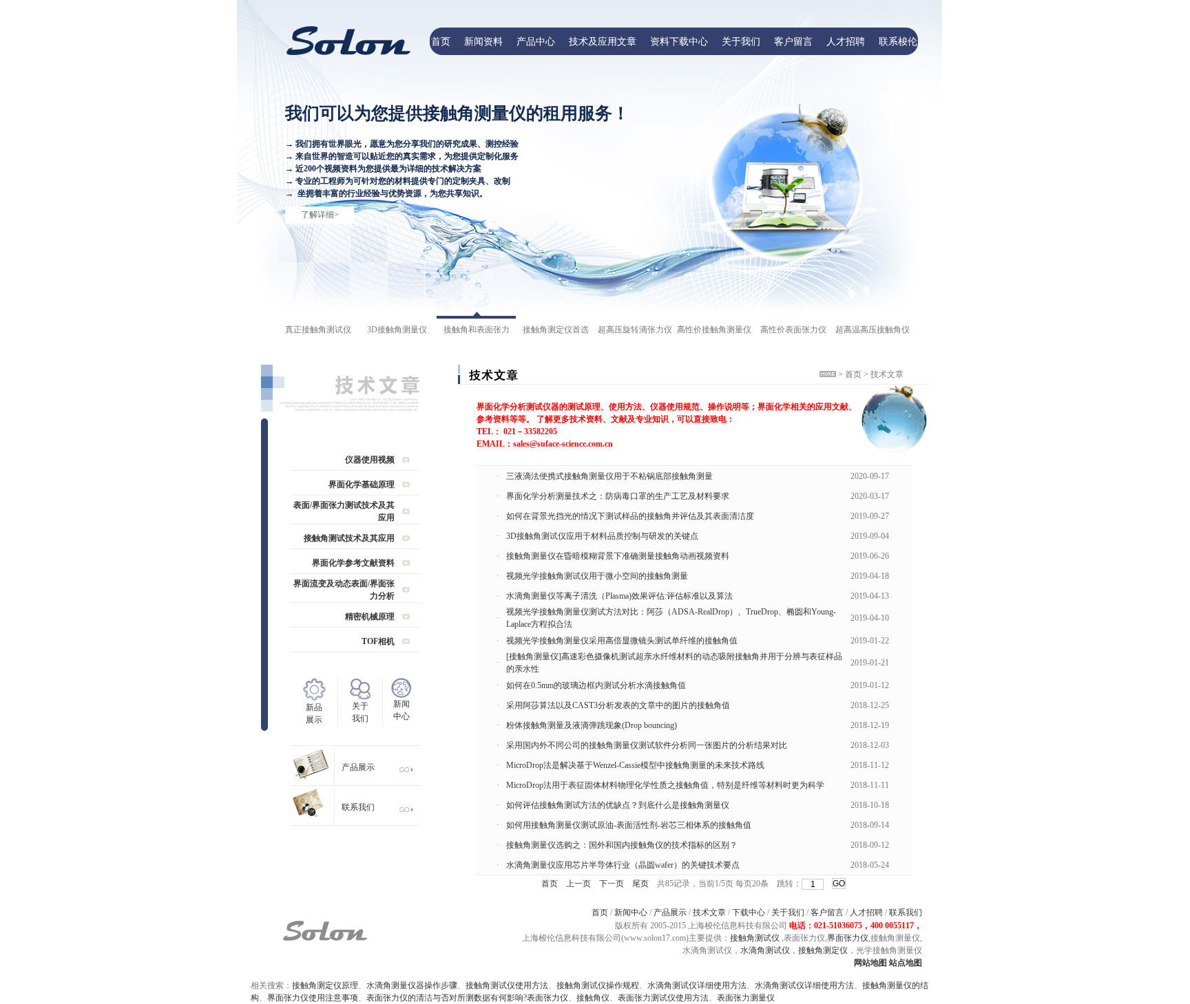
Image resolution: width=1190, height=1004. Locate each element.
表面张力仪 (547, 998)
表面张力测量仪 (746, 998)
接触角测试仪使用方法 (507, 985)
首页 (440, 40)
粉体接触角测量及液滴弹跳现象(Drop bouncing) (591, 725)
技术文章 (709, 912)
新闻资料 (483, 40)
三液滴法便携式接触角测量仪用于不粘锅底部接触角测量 (609, 476)
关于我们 (741, 40)
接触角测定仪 (823, 950)
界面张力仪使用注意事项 (312, 998)
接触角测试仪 (755, 938)
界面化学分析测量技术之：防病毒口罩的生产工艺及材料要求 (617, 496)
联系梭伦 (898, 40)
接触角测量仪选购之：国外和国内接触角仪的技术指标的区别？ (622, 845)
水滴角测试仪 (765, 950)
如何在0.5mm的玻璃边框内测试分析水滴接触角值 (596, 685)
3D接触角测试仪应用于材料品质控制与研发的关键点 (602, 536)
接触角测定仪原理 (325, 985)
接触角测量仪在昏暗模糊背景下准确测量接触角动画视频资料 (617, 556)
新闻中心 (630, 912)
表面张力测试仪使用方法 (663, 998)
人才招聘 (845, 40)
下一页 (611, 883)
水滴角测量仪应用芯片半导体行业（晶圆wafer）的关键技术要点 (623, 865)
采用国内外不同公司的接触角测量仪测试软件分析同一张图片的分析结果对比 (646, 745)
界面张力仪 (847, 938)
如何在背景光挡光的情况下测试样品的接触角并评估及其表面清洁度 (630, 516)
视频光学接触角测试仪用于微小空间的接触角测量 (597, 576)
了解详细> (320, 215)
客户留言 (793, 40)
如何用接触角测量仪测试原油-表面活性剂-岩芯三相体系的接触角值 (628, 825)
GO (839, 883)
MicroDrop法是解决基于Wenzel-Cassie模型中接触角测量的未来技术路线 (635, 765)
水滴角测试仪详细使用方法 (697, 985)
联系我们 (358, 807)
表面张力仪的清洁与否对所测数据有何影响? (446, 998)
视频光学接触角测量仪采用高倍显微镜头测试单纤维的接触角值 (622, 640)
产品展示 (358, 767)
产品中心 (535, 40)
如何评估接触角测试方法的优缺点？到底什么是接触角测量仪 (617, 805)
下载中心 (748, 912)
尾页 (640, 883)
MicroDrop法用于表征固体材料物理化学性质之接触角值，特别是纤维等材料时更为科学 (665, 785)
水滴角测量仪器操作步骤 (411, 985)
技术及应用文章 (602, 40)
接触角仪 (592, 998)
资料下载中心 (679, 40)
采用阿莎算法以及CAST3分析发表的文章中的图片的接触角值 (618, 705)
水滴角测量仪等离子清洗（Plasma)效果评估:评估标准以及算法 (619, 596)
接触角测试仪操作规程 (597, 985)
